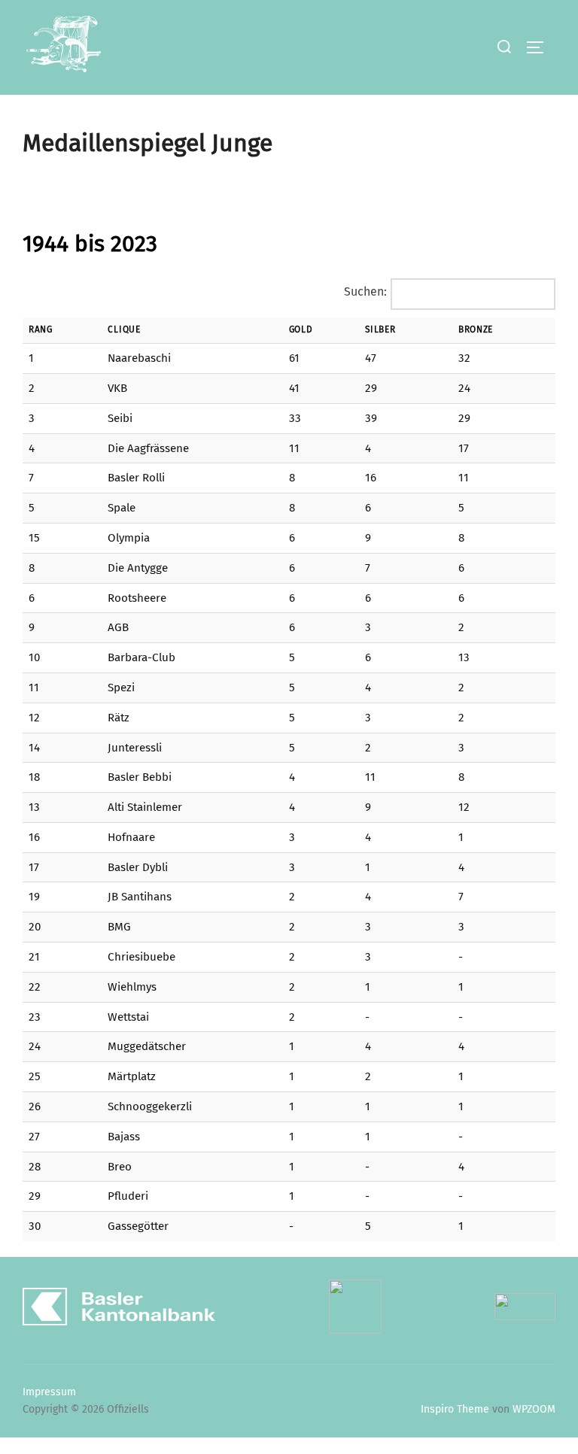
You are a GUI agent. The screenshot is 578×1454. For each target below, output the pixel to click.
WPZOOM (534, 1409)
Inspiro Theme (455, 1409)
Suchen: (365, 291)
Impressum (49, 1392)
